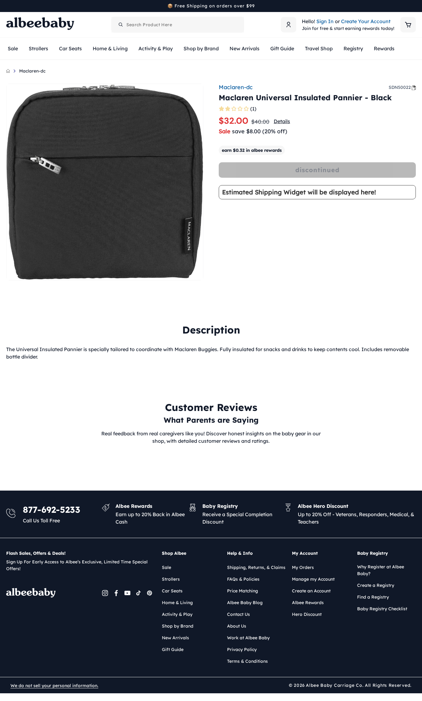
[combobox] (177, 25)
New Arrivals (175, 638)
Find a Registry (373, 597)
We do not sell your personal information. (54, 685)
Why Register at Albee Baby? (380, 570)
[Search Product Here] (120, 24)
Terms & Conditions (247, 661)
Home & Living (177, 602)
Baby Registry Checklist (382, 609)
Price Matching (242, 591)
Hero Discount (307, 614)
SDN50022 (400, 87)
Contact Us (238, 614)
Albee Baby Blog (245, 602)
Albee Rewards (308, 602)
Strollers (171, 579)
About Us (236, 626)
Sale (166, 567)
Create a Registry (375, 585)
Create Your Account (365, 21)
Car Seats (172, 591)
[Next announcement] (413, 6)
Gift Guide (173, 649)
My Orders (303, 567)
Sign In (325, 21)
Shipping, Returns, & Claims (256, 567)
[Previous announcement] (8, 6)
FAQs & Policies (243, 579)
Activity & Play (177, 614)
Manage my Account (313, 579)
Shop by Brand (177, 626)
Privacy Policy (242, 649)
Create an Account (311, 591)
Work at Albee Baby (248, 638)
